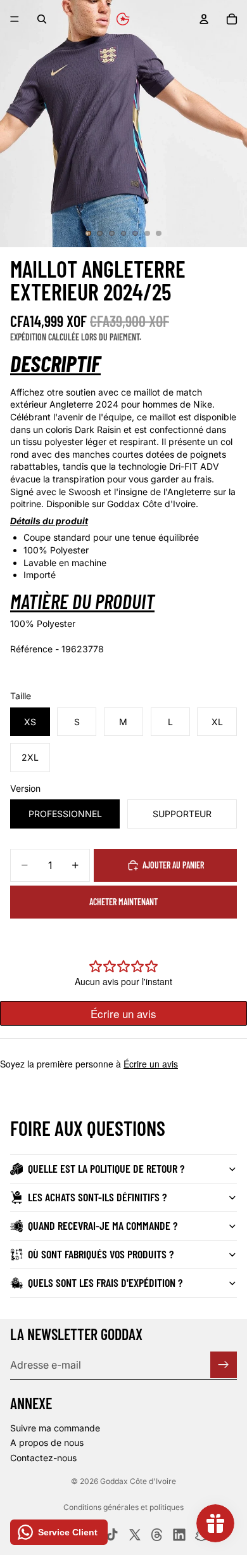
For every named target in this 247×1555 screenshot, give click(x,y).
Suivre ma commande (55, 1427)
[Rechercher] (42, 19)
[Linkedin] (179, 1534)
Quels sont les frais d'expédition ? (105, 1282)
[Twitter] (134, 1534)
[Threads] (157, 1534)
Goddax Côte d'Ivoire (138, 1481)
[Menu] (14, 19)
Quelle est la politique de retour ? (106, 1168)
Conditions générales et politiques (123, 1507)
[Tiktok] (112, 1534)
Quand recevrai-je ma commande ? (102, 1225)
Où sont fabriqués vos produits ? (101, 1254)
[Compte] (204, 19)
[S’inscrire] (223, 1365)
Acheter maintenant (123, 901)
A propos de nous (47, 1442)
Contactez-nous (43, 1457)
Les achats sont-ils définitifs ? (97, 1197)
